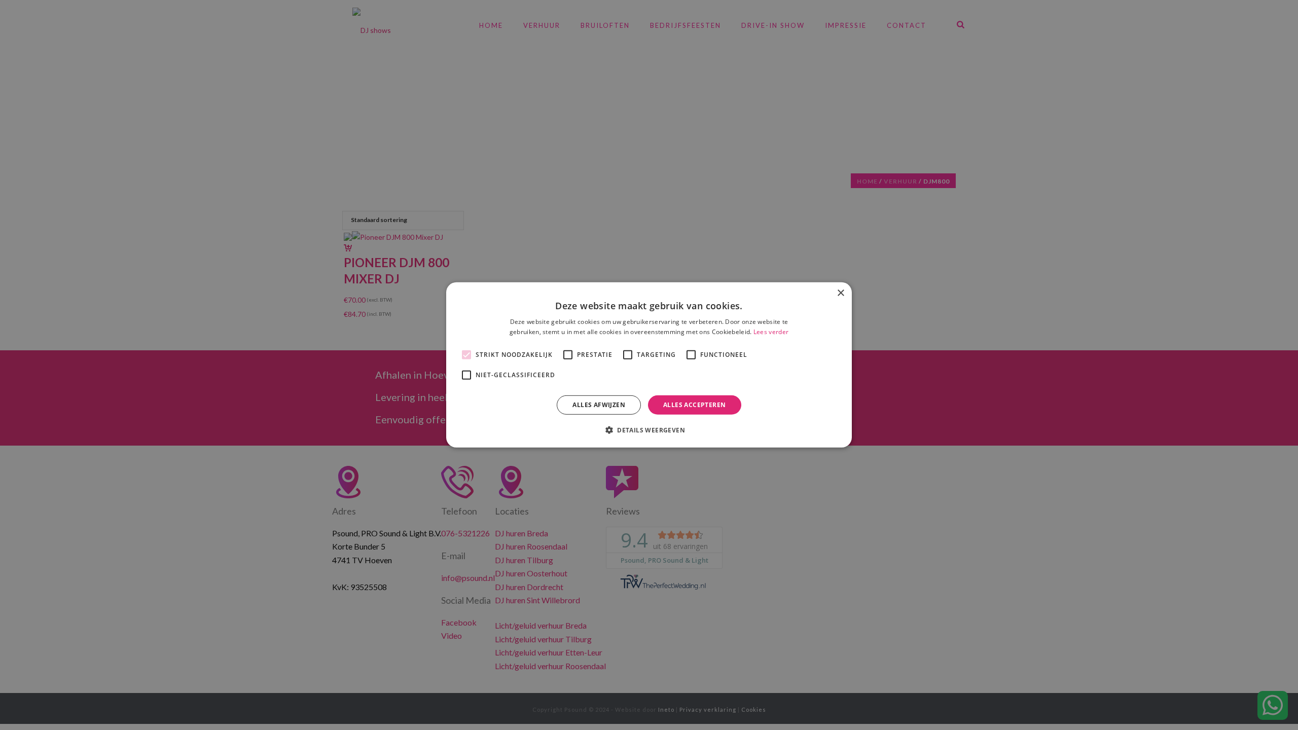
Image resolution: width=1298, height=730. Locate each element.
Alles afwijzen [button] (598, 404)
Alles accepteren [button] (694, 404)
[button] (649, 430)
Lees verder (770, 331)
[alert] (649, 365)
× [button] (840, 293)
